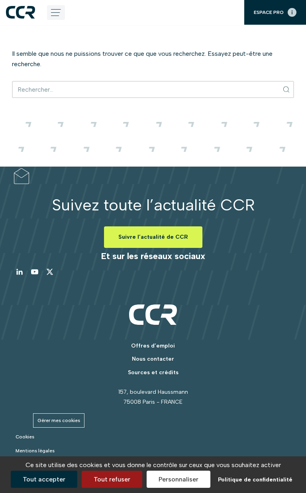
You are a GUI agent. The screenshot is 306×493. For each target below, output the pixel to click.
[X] (49, 271)
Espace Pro (269, 12)
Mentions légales (35, 451)
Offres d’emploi (153, 345)
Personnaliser (178, 479)
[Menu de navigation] (56, 12)
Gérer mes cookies (58, 420)
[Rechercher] (286, 89)
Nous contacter (153, 359)
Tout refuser (112, 479)
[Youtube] (34, 271)
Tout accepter (44, 479)
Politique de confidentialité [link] (255, 479)
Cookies (25, 437)
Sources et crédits (153, 372)
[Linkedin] (19, 271)
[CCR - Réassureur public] (20, 12)
